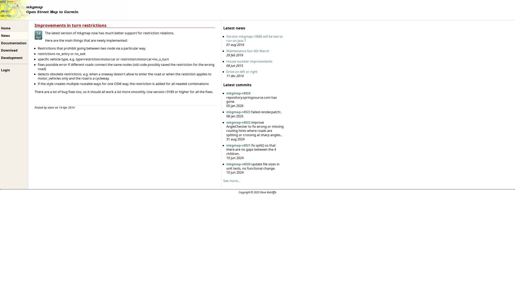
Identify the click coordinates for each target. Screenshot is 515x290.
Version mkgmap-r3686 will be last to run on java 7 (254, 38)
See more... (231, 181)
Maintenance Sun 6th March (247, 51)
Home (5, 28)
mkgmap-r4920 (238, 164)
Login (5, 70)
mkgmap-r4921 (238, 145)
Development (12, 58)
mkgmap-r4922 (238, 122)
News (5, 35)
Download (9, 50)
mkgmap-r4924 (238, 93)
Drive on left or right (242, 71)
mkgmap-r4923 (238, 112)
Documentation (14, 43)
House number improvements (249, 61)
